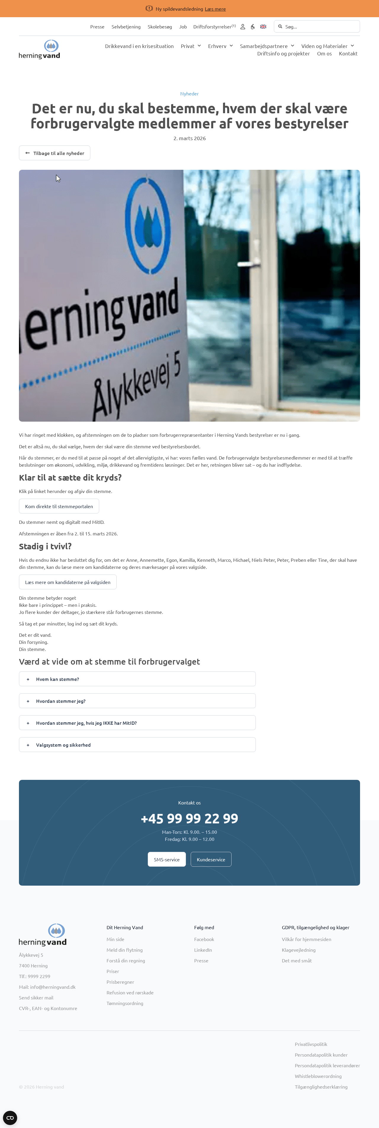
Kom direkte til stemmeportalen (59, 506)
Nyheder (189, 93)
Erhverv (217, 46)
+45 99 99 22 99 (189, 818)
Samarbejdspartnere (264, 46)
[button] (179, 8)
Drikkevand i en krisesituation (139, 46)
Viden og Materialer (324, 46)
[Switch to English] (263, 27)
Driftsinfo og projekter (283, 53)
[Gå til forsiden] (39, 49)
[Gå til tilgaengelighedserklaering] (253, 26)
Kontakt (348, 53)
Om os (324, 53)
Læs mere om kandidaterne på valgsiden (67, 582)
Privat (188, 46)
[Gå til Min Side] (242, 26)
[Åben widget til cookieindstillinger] (10, 1118)
